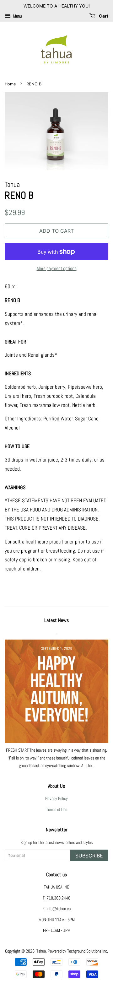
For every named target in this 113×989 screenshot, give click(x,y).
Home (10, 84)
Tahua (41, 951)
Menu (17, 16)
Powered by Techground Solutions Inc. (78, 951)
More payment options (57, 268)
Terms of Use (56, 809)
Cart (103, 16)
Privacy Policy (56, 798)
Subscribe (89, 855)
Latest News (56, 620)
